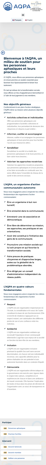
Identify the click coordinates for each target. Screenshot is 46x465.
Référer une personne (16, 458)
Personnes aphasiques (16, 428)
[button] (23, 15)
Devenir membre (14, 452)
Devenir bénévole (15, 447)
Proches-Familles (14, 434)
